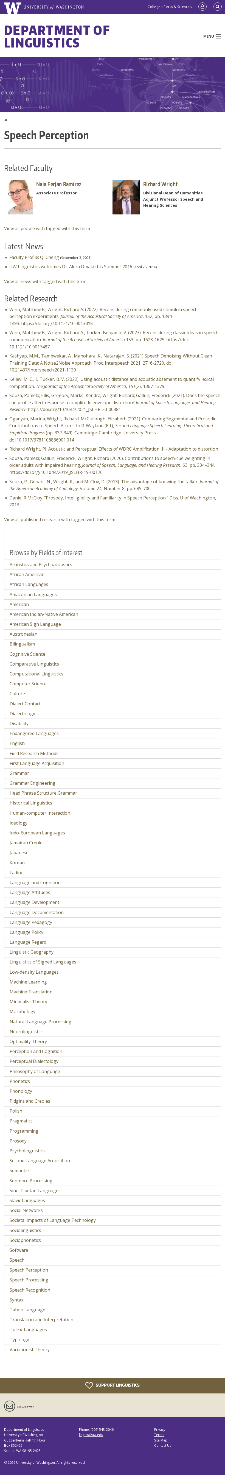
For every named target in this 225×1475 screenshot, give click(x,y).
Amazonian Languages (33, 594)
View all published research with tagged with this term (59, 519)
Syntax (16, 1300)
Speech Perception (29, 1270)
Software (19, 1250)
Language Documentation (37, 912)
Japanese (19, 853)
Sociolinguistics (25, 1230)
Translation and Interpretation (41, 1320)
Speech (17, 1260)
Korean (17, 863)
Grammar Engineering (32, 783)
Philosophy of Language (35, 1071)
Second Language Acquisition (40, 1161)
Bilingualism (22, 644)
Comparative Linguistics (34, 664)
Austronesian (23, 634)
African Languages (29, 584)
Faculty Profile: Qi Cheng (34, 257)
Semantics (20, 1170)
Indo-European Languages (37, 833)
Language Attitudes (30, 892)
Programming (24, 1131)
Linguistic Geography (32, 952)
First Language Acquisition (37, 763)
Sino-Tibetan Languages (35, 1191)
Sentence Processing (31, 1181)
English (17, 743)
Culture (17, 694)
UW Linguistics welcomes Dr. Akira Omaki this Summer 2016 (70, 267)
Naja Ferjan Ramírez (58, 184)
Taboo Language (27, 1310)
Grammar (19, 773)
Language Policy (26, 932)
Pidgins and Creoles (30, 1101)
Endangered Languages (34, 733)
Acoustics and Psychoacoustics (41, 564)
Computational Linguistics (36, 674)
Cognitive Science (27, 654)
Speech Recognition (30, 1290)
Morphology (22, 1012)
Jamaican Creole (26, 843)
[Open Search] (217, 7)
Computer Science (28, 684)
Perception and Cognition (36, 1051)
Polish (16, 1111)
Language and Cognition (35, 882)
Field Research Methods (34, 753)
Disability (19, 723)
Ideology (18, 823)
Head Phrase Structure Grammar (43, 793)
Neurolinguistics (27, 1032)
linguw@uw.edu (91, 1434)
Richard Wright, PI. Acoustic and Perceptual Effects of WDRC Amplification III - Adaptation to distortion (113, 449)
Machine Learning (28, 982)
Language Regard (28, 942)
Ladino (17, 873)
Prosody (18, 1141)
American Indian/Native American (44, 614)
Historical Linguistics (31, 803)
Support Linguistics (117, 1385)
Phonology (21, 1091)
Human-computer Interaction (40, 813)
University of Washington (35, 1462)
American (19, 604)
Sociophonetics (25, 1240)
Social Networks (26, 1210)
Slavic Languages (27, 1200)
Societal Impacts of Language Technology (53, 1220)
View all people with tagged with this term (47, 228)
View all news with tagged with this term (45, 281)
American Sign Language (35, 624)
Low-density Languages (34, 972)
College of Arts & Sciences (170, 6)
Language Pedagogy (31, 922)
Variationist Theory (30, 1350)
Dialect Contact (25, 704)
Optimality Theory (28, 1041)
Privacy (159, 1429)
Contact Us (162, 1445)
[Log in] (202, 7)
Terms (159, 1434)
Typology (19, 1340)
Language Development (34, 902)
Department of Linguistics (57, 36)
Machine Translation (31, 992)
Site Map (160, 1440)
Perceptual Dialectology (34, 1061)
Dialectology (22, 714)
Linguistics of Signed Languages (43, 962)
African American (27, 574)
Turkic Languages (28, 1329)
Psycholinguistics (27, 1151)
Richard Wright (160, 184)
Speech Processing (29, 1280)
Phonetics (20, 1081)
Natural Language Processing (40, 1022)
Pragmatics (21, 1121)
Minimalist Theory (28, 1002)
